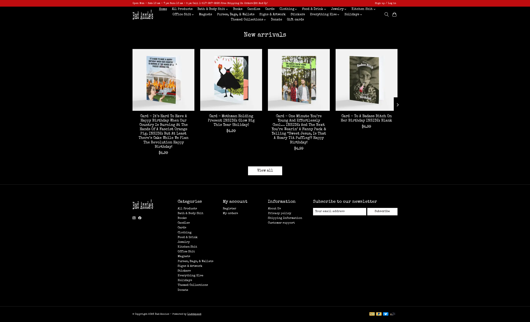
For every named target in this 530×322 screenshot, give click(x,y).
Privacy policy (279, 213)
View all (265, 171)
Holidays (185, 280)
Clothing (185, 232)
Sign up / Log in (385, 3)
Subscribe (382, 211)
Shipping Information (285, 218)
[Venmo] (385, 314)
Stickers (298, 14)
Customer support (281, 223)
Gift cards (295, 19)
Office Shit (186, 251)
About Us (274, 208)
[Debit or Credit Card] (392, 314)
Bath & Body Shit (190, 213)
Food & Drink (188, 237)
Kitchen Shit (187, 247)
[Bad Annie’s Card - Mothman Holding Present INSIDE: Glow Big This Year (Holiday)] (231, 80)
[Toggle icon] (386, 14)
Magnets (205, 14)
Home (163, 9)
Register (229, 208)
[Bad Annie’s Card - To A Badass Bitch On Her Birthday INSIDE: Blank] (367, 80)
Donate (276, 19)
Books (237, 9)
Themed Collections (193, 285)
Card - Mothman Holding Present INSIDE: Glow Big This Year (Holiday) (231, 121)
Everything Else (190, 275)
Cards (270, 9)
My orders (230, 213)
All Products (182, 9)
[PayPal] (372, 314)
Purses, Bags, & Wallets (235, 14)
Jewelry (184, 242)
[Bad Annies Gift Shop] (142, 14)
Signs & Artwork (272, 14)
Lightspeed (194, 314)
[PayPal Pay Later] (379, 314)
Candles (253, 9)
